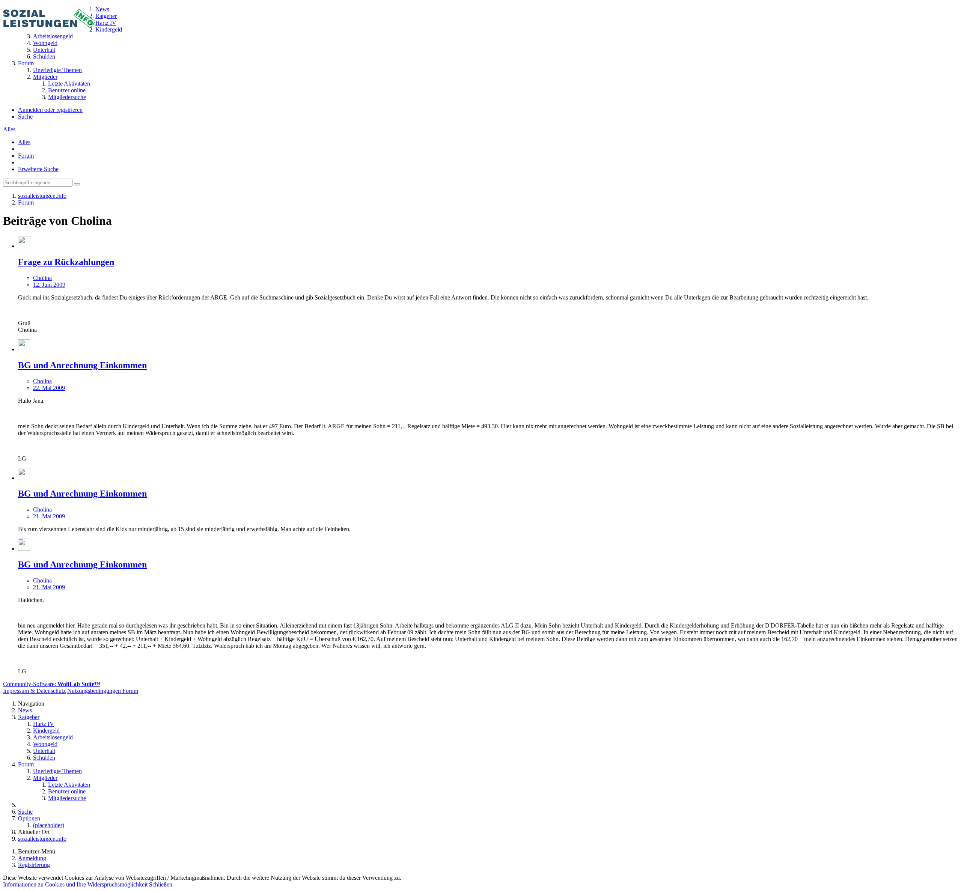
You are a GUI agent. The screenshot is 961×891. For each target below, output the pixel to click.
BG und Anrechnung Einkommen (82, 365)
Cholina (42, 278)
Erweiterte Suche (38, 169)
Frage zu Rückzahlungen (66, 262)
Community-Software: (51, 684)
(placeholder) (48, 825)
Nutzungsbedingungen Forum (102, 691)
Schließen (160, 884)
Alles (9, 129)
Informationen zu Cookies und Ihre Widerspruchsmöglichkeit (75, 884)
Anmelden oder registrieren (50, 110)
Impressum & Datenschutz (34, 691)
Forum (26, 155)
